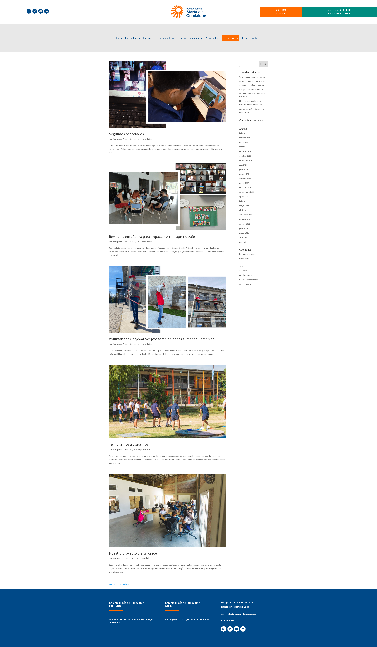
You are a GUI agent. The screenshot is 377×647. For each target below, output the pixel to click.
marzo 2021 (244, 242)
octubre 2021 (245, 219)
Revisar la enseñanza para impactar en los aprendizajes (152, 236)
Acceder (243, 270)
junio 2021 (243, 228)
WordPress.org (246, 284)
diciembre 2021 (246, 214)
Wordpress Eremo (121, 139)
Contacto (256, 38)
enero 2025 (244, 142)
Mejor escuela (230, 38)
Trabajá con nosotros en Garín (235, 606)
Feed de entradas (247, 275)
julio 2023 (243, 164)
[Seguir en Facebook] (29, 11)
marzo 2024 (244, 146)
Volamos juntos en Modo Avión (252, 77)
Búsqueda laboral (247, 254)
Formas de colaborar (191, 38)
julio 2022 (243, 201)
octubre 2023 (245, 155)
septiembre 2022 (246, 192)
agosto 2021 (244, 224)
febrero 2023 (245, 178)
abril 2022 (243, 210)
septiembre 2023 (246, 160)
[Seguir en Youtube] (40, 11)
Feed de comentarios (248, 279)
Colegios (148, 38)
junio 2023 (243, 169)
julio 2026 (243, 133)
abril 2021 (243, 237)
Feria (245, 38)
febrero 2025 (245, 137)
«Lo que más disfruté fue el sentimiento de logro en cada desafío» (252, 93)
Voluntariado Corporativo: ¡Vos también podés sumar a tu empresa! (162, 339)
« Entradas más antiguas (119, 584)
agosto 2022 (244, 196)
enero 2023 (244, 183)
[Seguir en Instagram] (34, 11)
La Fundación (132, 38)
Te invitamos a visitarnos (128, 444)
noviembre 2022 (246, 187)
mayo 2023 (244, 174)
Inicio (119, 38)
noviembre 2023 (246, 151)
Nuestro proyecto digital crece (133, 553)
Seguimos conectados (126, 134)
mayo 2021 (244, 233)
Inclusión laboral (168, 38)
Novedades (212, 38)
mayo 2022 (244, 205)
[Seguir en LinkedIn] (46, 11)
